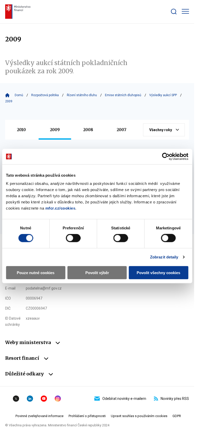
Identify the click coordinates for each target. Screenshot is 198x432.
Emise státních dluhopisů (123, 95)
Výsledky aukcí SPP (163, 95)
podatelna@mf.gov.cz (44, 288)
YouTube (44, 398)
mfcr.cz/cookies (60, 208)
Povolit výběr (97, 272)
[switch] (73, 238)
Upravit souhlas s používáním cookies (139, 416)
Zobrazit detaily (164, 257)
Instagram (58, 398)
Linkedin (30, 398)
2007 (121, 129)
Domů (19, 95)
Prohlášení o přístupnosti (87, 416)
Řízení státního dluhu (82, 95)
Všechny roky (160, 130)
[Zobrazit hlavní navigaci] (185, 11)
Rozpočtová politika (45, 95)
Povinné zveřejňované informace (39, 416)
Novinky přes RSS (175, 399)
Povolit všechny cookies (158, 272)
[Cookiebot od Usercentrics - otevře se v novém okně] (165, 156)
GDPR (176, 416)
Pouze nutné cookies (35, 272)
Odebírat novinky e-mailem (124, 399)
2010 (21, 129)
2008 (88, 129)
